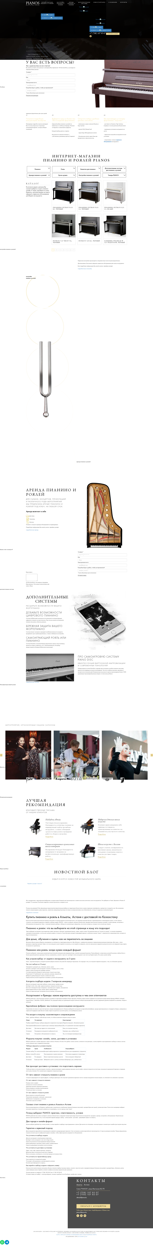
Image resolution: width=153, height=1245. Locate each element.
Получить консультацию (32, 95)
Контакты (123, 2)
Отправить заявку (112, 33)
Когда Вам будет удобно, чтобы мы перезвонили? (39, 87)
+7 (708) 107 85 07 (98, 33)
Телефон (80, 552)
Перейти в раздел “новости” (34, 883)
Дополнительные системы (84, 3)
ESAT (86, 1236)
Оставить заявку (82, 575)
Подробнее (49, 836)
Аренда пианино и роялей (71, 3)
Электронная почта (31, 82)
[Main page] (32, 4)
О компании (112, 2)
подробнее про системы (32, 682)
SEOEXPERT (81, 1236)
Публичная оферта (91, 1234)
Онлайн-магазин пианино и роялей (47, 3)
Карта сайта (60, 1234)
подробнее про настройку (85, 268)
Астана (86, 1185)
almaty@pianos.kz (81, 1197)
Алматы (79, 1185)
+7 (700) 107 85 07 (87, 1194)
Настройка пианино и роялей (60, 3)
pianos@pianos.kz (81, 1212)
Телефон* (29, 72)
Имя (27, 77)
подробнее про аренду (32, 530)
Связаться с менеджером (93, 1206)
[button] (152, 755)
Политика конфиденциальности (75, 1234)
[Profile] (91, 36)
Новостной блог (99, 2)
